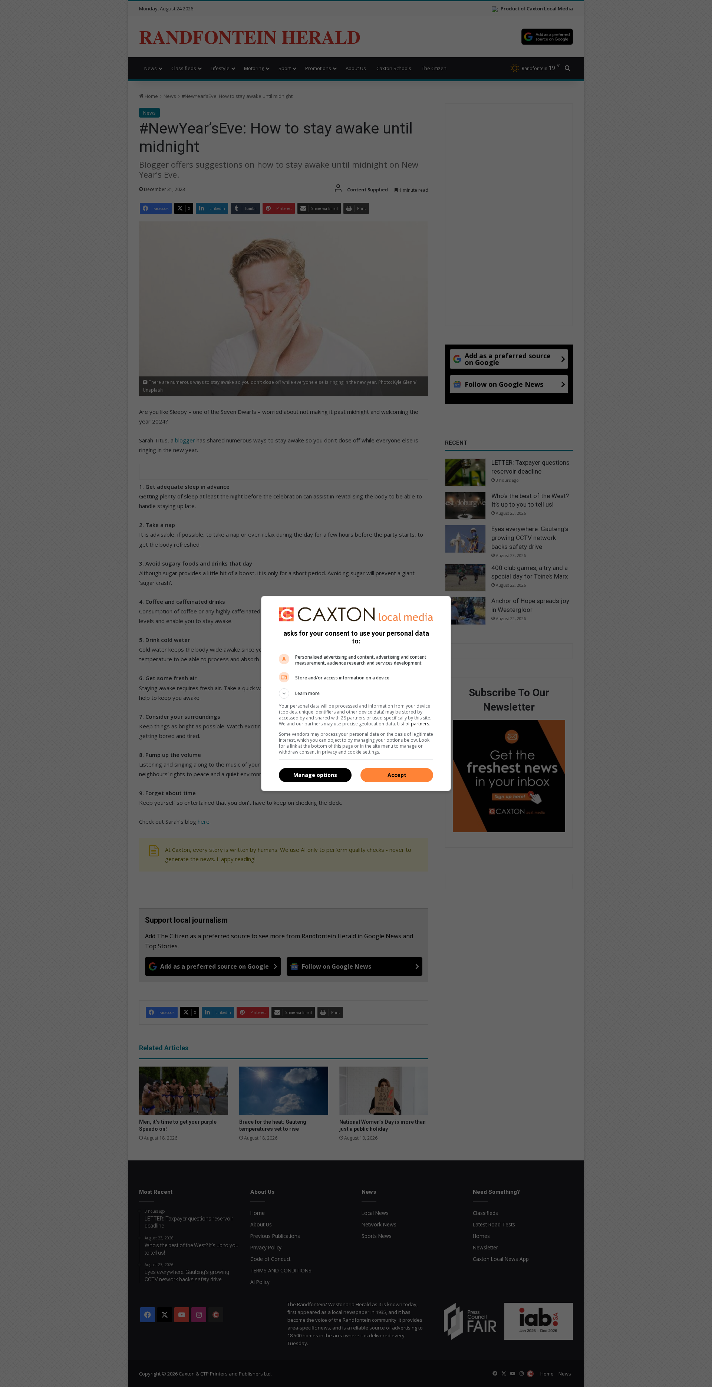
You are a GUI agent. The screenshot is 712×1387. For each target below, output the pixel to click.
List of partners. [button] (413, 724)
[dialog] (356, 693)
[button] (356, 693)
